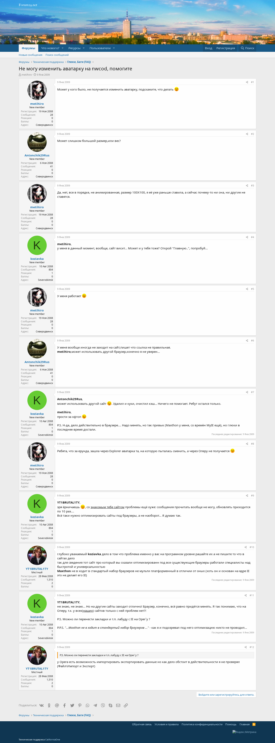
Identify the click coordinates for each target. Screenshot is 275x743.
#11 (252, 595)
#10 (252, 547)
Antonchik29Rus (37, 155)
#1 (252, 82)
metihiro (27, 74)
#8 (252, 443)
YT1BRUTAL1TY (37, 569)
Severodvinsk (45, 280)
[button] (62, 48)
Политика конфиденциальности (202, 724)
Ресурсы (74, 48)
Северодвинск (44, 125)
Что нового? (50, 48)
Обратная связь (142, 724)
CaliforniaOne (52, 739)
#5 (252, 289)
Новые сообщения (30, 55)
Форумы (28, 48)
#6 (252, 340)
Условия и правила (167, 724)
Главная (245, 724)
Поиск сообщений (57, 55)
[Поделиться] (247, 82)
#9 (252, 495)
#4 (252, 237)
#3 (252, 185)
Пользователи (100, 48)
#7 (252, 392)
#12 (252, 647)
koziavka (37, 259)
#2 (252, 134)
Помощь (231, 724)
